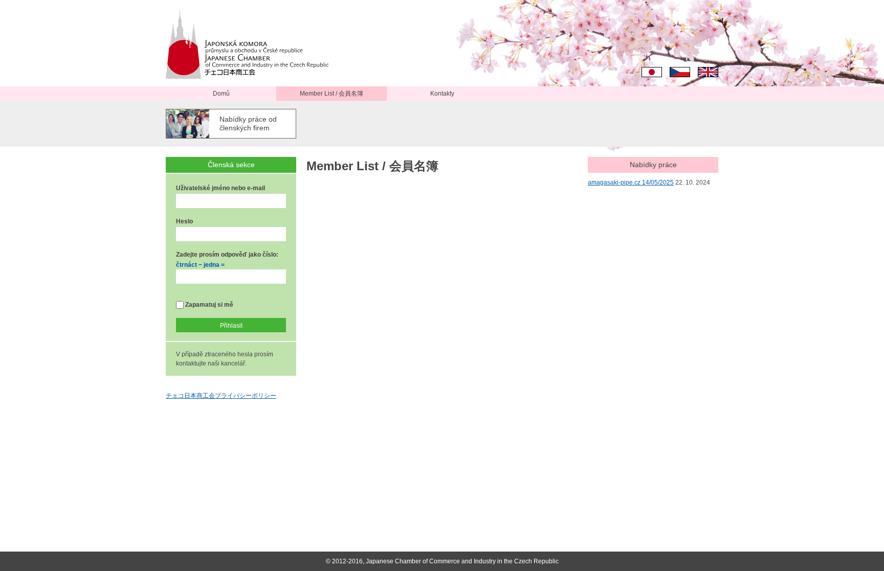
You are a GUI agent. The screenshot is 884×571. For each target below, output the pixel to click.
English (708, 72)
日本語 (652, 72)
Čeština (680, 72)
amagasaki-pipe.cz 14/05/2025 (631, 182)
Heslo (184, 221)
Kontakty (442, 93)
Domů (221, 93)
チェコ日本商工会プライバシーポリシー (221, 395)
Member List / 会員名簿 (331, 93)
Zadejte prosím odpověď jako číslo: (227, 254)
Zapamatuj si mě (208, 304)
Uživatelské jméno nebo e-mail (220, 188)
